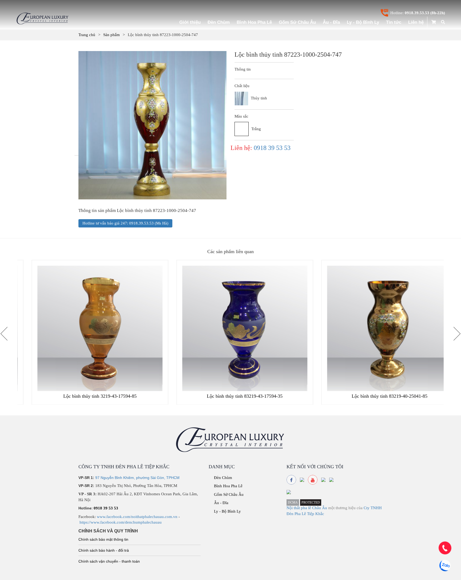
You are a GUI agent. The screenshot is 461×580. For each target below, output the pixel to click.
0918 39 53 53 (272, 147)
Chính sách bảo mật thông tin (103, 539)
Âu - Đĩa (331, 22)
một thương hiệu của (346, 508)
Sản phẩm (111, 35)
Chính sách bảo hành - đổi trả (103, 550)
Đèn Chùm (219, 22)
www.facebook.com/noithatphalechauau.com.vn (137, 517)
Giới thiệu (190, 22)
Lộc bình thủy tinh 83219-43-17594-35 (230, 396)
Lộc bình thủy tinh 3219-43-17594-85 (85, 396)
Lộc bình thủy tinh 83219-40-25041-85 (375, 396)
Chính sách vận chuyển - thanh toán (109, 561)
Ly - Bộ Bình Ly (363, 22)
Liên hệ (416, 22)
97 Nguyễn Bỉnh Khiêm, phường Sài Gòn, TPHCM (137, 477)
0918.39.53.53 (417, 13)
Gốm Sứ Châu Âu (297, 22)
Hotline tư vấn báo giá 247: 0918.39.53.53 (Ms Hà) (125, 223)
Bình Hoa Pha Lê (254, 22)
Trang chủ (86, 35)
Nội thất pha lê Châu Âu (307, 508)
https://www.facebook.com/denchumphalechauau (121, 522)
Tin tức (393, 22)
